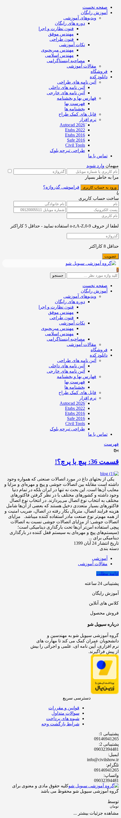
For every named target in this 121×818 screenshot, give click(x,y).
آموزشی (99, 558)
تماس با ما (97, 155)
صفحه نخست (94, 7)
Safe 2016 (76, 140)
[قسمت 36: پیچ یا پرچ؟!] (109, 473)
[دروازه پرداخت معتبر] (105, 692)
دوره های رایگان (70, 23)
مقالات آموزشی (81, 66)
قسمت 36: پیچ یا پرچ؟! (87, 461)
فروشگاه (99, 71)
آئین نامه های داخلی (67, 87)
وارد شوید (95, 165)
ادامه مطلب (107, 573)
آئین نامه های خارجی (66, 92)
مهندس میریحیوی (57, 50)
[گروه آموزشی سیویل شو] (91, 263)
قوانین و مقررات (63, 707)
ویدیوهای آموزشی (79, 17)
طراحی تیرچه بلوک (67, 150)
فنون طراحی (62, 39)
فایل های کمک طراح (77, 114)
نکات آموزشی (72, 44)
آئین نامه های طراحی (76, 82)
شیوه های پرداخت (62, 718)
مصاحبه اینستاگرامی (66, 60)
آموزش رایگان (94, 12)
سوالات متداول (65, 713)
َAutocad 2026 (72, 124)
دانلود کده (98, 76)
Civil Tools (75, 145)
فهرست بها (74, 103)
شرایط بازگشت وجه (60, 723)
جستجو (57, 275)
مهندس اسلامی (59, 55)
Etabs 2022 (75, 130)
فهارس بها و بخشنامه (76, 98)
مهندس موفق (61, 34)
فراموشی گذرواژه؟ (61, 187)
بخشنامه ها (74, 108)
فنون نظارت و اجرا (56, 28)
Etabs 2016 (75, 135)
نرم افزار (87, 119)
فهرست (111, 444)
